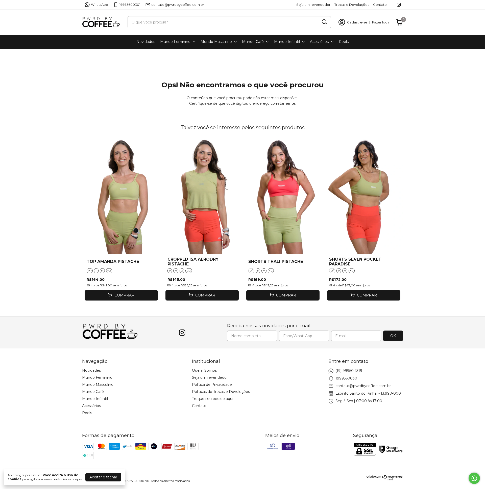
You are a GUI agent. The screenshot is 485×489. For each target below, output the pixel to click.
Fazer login (381, 22)
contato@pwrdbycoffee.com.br (177, 5)
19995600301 (129, 5)
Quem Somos (204, 370)
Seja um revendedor (313, 5)
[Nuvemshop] (385, 479)
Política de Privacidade (212, 384)
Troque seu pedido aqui (212, 398)
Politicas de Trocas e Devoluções (221, 391)
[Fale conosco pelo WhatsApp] (474, 478)
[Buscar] (324, 22)
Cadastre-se (357, 22)
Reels (344, 41)
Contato (380, 5)
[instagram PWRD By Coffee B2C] (399, 5)
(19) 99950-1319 (348, 370)
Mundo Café (253, 41)
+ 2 (109, 270)
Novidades (145, 41)
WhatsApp (99, 5)
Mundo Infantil (287, 41)
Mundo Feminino (175, 41)
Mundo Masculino (216, 41)
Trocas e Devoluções (351, 5)
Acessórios (319, 41)
